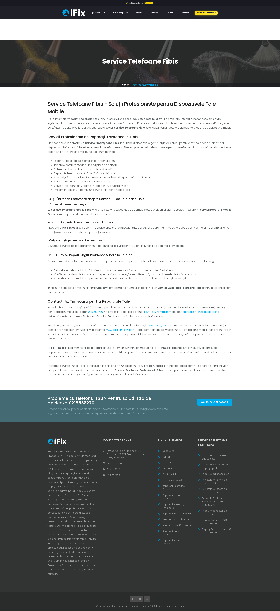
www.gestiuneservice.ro (120, 330)
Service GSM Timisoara (176, 519)
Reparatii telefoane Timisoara (173, 542)
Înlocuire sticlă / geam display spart (215, 466)
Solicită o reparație (206, 13)
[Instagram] (139, 599)
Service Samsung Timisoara (173, 532)
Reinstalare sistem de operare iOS (214, 481)
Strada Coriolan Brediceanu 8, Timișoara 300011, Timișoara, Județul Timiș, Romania (127, 454)
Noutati (170, 13)
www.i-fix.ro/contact (160, 325)
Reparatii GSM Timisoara (177, 513)
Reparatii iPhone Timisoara (172, 496)
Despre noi (154, 13)
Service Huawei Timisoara (177, 525)
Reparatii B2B (99, 13)
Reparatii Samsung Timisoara (174, 506)
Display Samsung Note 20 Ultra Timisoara (217, 531)
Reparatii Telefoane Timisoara (174, 487)
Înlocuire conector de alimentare (214, 512)
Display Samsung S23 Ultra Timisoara (214, 521)
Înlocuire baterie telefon (215, 473)
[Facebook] (133, 599)
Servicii (139, 13)
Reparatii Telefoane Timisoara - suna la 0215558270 (213, 502)
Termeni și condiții (173, 480)
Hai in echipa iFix (120, 13)
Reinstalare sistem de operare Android (214, 490)
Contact (185, 13)
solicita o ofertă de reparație (201, 312)
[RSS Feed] (147, 599)
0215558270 (95, 312)
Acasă (125, 85)
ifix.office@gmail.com (157, 312)
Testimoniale (170, 474)
